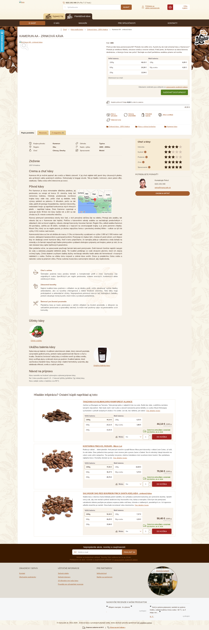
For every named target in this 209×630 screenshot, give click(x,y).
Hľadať (126, 7)
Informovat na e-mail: (115, 78)
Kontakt (22, 573)
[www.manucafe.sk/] (33, 2)
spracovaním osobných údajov (176, 87)
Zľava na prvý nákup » (117, 627)
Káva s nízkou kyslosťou (147, 126)
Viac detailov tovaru (153, 411)
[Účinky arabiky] (37, 326)
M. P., (152, 617)
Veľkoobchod (102, 573)
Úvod (65, 29)
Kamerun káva (172, 126)
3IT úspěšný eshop (144, 623)
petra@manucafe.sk (163, 188)
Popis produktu (27, 133)
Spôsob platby (63, 573)
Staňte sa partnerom (104, 577)
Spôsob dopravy (64, 577)
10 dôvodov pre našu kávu (68, 581)
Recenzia (43, 133)
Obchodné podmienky (27, 577)
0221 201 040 (160, 184)
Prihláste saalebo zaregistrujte (152, 7)
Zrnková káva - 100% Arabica (119, 126)
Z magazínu (57, 133)
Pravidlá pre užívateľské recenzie (70, 584)
